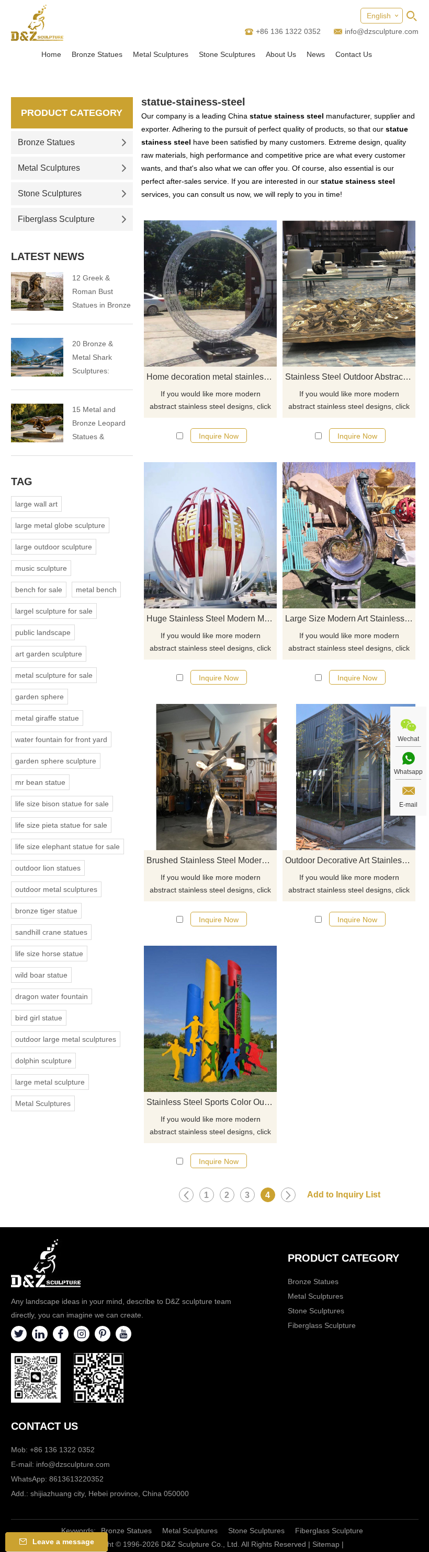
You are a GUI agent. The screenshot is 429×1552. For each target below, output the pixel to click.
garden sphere (39, 696)
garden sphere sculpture (55, 761)
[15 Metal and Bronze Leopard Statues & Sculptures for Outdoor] (37, 423)
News (316, 54)
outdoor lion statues (48, 868)
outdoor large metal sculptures (65, 1039)
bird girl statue (38, 1018)
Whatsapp (408, 771)
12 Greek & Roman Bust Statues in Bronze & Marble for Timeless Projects (101, 293)
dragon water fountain (51, 996)
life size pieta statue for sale (61, 825)
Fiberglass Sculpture (56, 219)
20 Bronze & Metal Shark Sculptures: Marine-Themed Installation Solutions (99, 358)
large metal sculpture (50, 1082)
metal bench (96, 589)
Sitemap (326, 1544)
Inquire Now (219, 436)
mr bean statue (40, 782)
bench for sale (38, 589)
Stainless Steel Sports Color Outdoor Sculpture (211, 1102)
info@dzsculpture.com (382, 31)
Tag (21, 481)
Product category (343, 1258)
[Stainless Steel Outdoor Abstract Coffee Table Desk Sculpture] (349, 293)
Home (51, 54)
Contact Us (353, 54)
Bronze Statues (97, 54)
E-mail (408, 804)
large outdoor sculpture (53, 547)
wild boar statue (41, 975)
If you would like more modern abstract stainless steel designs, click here (210, 401)
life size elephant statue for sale (67, 846)
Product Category (71, 113)
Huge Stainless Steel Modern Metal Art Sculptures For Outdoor (211, 618)
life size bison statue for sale (62, 803)
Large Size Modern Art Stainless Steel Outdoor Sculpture (350, 618)
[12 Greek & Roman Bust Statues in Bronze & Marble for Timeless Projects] (37, 291)
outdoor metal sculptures (56, 889)
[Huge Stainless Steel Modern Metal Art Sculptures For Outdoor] (210, 535)
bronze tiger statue (46, 911)
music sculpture (41, 568)
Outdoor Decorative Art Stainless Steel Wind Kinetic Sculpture (350, 860)
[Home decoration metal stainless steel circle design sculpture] (210, 293)
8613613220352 (76, 1479)
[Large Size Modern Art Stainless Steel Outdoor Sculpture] (349, 535)
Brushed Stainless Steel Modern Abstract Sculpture (211, 860)
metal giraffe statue (47, 718)
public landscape (43, 632)
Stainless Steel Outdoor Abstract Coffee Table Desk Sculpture (350, 376)
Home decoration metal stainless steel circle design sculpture (211, 376)
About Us (281, 54)
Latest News (47, 256)
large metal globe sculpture (60, 525)
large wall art (36, 504)
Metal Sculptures (160, 54)
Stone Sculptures (227, 54)
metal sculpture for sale (54, 675)
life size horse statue (49, 953)
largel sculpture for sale (54, 611)
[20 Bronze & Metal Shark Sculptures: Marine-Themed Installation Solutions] (37, 357)
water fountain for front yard (61, 739)
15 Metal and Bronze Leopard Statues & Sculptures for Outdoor (99, 424)
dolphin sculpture (43, 1060)
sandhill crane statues (51, 932)
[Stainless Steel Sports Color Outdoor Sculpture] (210, 1019)
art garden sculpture (48, 654)
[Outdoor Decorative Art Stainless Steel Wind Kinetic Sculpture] (349, 777)
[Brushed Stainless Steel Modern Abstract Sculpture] (210, 777)
